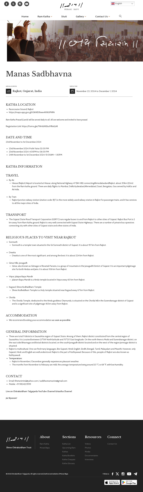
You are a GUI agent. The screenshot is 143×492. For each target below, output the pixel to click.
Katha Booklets (68, 455)
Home (25, 16)
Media (87, 451)
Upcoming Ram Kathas (69, 449)
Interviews (89, 459)
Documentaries (91, 455)
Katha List (66, 444)
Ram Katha (44, 16)
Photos (88, 447)
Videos (88, 444)
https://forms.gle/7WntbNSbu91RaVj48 (40, 126)
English (118, 3)
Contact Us (101, 16)
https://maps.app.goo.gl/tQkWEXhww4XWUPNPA (32, 112)
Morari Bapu (45, 447)
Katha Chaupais (68, 459)
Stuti (64, 16)
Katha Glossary (68, 463)
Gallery (80, 16)
